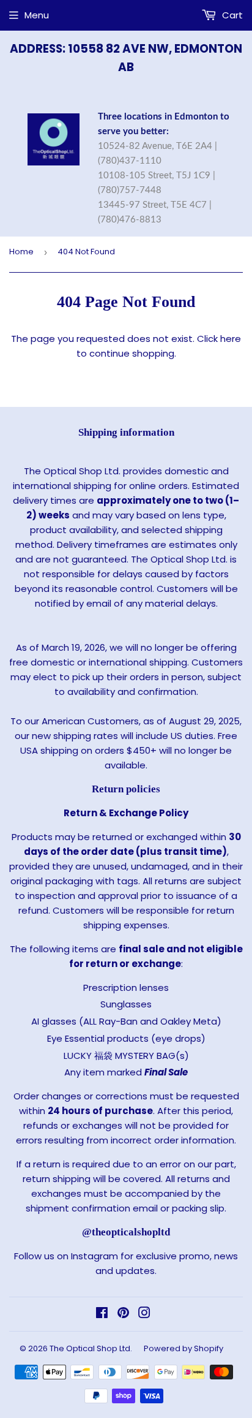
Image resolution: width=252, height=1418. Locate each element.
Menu (36, 15)
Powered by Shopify (183, 1348)
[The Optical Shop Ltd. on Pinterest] (123, 1314)
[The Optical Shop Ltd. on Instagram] (144, 1314)
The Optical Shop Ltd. (91, 1348)
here (230, 338)
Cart (231, 15)
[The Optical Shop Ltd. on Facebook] (101, 1314)
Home (21, 251)
